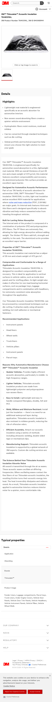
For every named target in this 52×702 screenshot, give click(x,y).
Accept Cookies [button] (35, 692)
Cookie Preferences (39, 665)
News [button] (6, 633)
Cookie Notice (9, 686)
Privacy (20, 660)
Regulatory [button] (10, 640)
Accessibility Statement (20, 663)
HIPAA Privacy (30, 660)
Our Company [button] (11, 626)
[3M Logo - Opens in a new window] (5, 3)
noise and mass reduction (20, 203)
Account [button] (43, 9)
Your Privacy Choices (20, 665)
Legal (14, 660)
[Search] (42, 3)
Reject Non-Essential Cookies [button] (14, 692)
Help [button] (5, 648)
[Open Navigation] (49, 3)
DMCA (39, 660)
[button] (11, 697)
